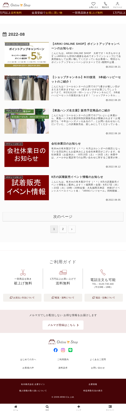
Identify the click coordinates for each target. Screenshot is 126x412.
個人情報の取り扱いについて (33, 391)
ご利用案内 (63, 359)
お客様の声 (28, 368)
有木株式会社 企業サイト (33, 384)
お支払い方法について (24, 297)
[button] (116, 407)
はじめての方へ (28, 359)
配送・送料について (64, 297)
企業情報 (93, 384)
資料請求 (63, 368)
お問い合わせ (98, 368)
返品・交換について (105, 297)
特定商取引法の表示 (93, 391)
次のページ (63, 217)
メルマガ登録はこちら (61, 325)
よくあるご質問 (98, 359)
